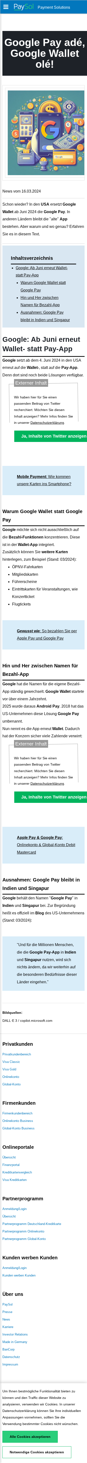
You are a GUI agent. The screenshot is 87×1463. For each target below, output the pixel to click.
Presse (7, 1312)
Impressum (10, 1364)
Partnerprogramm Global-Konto (24, 1239)
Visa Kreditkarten (14, 1180)
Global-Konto (11, 1084)
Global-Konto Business (18, 1128)
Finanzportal (11, 1165)
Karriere (7, 1327)
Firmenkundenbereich (17, 1113)
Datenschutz (11, 1357)
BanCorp (8, 1349)
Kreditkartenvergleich (17, 1172)
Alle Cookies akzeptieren (30, 1437)
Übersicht (9, 1157)
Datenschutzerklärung (19, 1411)
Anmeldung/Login (14, 1209)
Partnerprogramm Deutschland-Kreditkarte (31, 1224)
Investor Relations (15, 1334)
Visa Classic (11, 1062)
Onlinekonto (10, 1077)
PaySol (7, 1304)
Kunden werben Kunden (19, 1275)
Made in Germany (14, 1342)
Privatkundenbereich (16, 1054)
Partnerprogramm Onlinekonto (23, 1231)
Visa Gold (9, 1069)
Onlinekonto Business (17, 1121)
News (6, 1319)
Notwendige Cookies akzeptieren (37, 1452)
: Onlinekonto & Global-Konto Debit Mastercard (46, 845)
